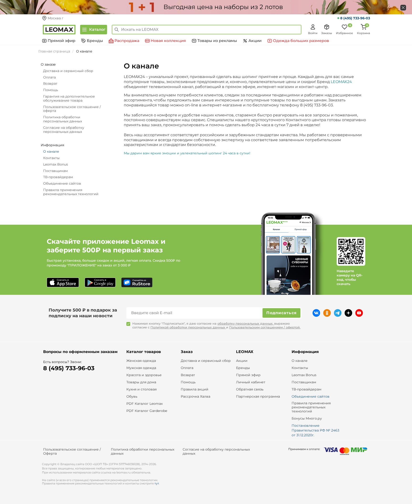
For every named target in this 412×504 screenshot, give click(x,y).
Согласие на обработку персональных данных (63, 129)
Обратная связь (249, 389)
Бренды (243, 368)
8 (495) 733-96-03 (355, 18)
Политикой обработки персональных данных (188, 327)
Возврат (50, 83)
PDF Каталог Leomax (144, 404)
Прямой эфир (248, 375)
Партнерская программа (258, 397)
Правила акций (194, 389)
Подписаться (281, 313)
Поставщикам (55, 171)
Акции (241, 361)
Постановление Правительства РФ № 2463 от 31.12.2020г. (315, 430)
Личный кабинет (250, 382)
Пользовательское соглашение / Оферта (72, 451)
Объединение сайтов (62, 183)
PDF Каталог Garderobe (146, 411)
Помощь (50, 90)
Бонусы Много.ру (307, 418)
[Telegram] (338, 313)
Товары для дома (141, 382)
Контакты (51, 158)
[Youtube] (359, 313)
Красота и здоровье (144, 375)
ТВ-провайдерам (58, 177)
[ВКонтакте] (316, 313)
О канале (51, 151)
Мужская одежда (141, 368)
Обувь (131, 397)
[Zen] (348, 313)
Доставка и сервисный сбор (68, 71)
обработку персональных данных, (245, 323)
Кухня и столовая (141, 389)
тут (156, 483)
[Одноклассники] (327, 313)
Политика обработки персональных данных (62, 119)
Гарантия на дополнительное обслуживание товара (69, 98)
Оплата (49, 77)
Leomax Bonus (55, 164)
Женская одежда (141, 361)
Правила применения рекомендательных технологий (70, 192)
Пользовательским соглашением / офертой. (264, 327)
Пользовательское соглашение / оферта (72, 109)
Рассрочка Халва (195, 397)
